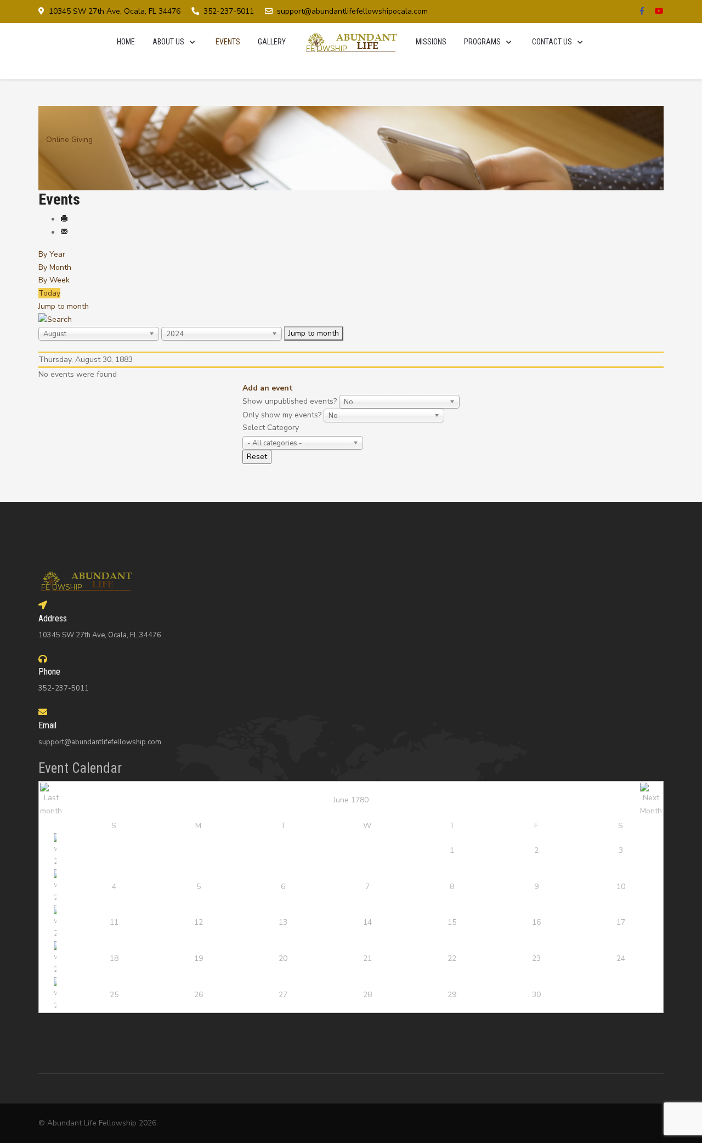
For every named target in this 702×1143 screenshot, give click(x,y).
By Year (51, 254)
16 (536, 922)
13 (283, 922)
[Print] (64, 219)
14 (367, 922)
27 (283, 994)
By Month (54, 267)
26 (198, 994)
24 (620, 958)
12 (198, 922)
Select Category (270, 427)
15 (452, 922)
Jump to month (63, 306)
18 (114, 958)
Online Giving (69, 139)
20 (283, 958)
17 (620, 922)
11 (114, 922)
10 (620, 886)
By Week (54, 280)
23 (536, 958)
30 (536, 994)
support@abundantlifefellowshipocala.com (352, 11)
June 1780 (351, 800)
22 (452, 958)
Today (49, 293)
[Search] (55, 319)
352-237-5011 (228, 11)
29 (452, 994)
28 (367, 994)
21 (367, 958)
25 (114, 994)
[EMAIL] (64, 232)
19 (198, 958)
